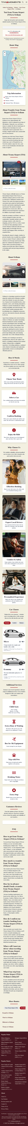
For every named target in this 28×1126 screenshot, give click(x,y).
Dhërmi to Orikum (8, 1022)
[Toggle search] (22, 2)
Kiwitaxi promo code (6, 1101)
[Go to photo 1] (9, 279)
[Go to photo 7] (18, 279)
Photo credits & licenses (10, 188)
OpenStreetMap (21, 88)
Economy (7, 622)
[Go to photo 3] (12, 279)
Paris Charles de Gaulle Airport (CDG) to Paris (7, 1066)
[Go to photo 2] (11, 279)
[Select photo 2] (14, 182)
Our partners (19, 39)
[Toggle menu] (26, 2)
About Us (3, 1096)
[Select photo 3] (23, 182)
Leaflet (14, 88)
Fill (23, 162)
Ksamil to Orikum (8, 1013)
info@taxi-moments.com (15, 1121)
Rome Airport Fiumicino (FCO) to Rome (6, 1083)
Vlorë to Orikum (7, 1017)
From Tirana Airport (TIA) (11, 1008)
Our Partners (4, 1099)
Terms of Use (4, 1106)
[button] (16, 58)
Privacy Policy (4, 1109)
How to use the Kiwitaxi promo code (14, 35)
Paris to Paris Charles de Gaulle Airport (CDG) (6, 1076)
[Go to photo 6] (16, 279)
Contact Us (4, 1104)
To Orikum (23, 1008)
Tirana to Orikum (7, 1027)
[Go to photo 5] (15, 279)
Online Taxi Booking (8, 7)
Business (21, 622)
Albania (16, 7)
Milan (4, 1055)
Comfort (14, 622)
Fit (19, 162)
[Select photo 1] (6, 182)
